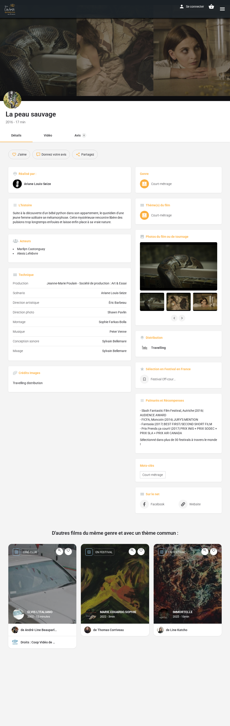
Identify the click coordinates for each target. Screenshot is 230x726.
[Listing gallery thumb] (178, 266)
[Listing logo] (12, 100)
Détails (16, 135)
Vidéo (48, 135)
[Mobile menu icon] (222, 8)
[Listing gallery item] (152, 302)
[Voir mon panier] (211, 6)
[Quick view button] (59, 551)
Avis (80, 135)
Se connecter (195, 6)
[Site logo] (10, 9)
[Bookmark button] (68, 551)
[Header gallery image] (38, 50)
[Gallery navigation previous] (175, 318)
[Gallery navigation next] (182, 318)
